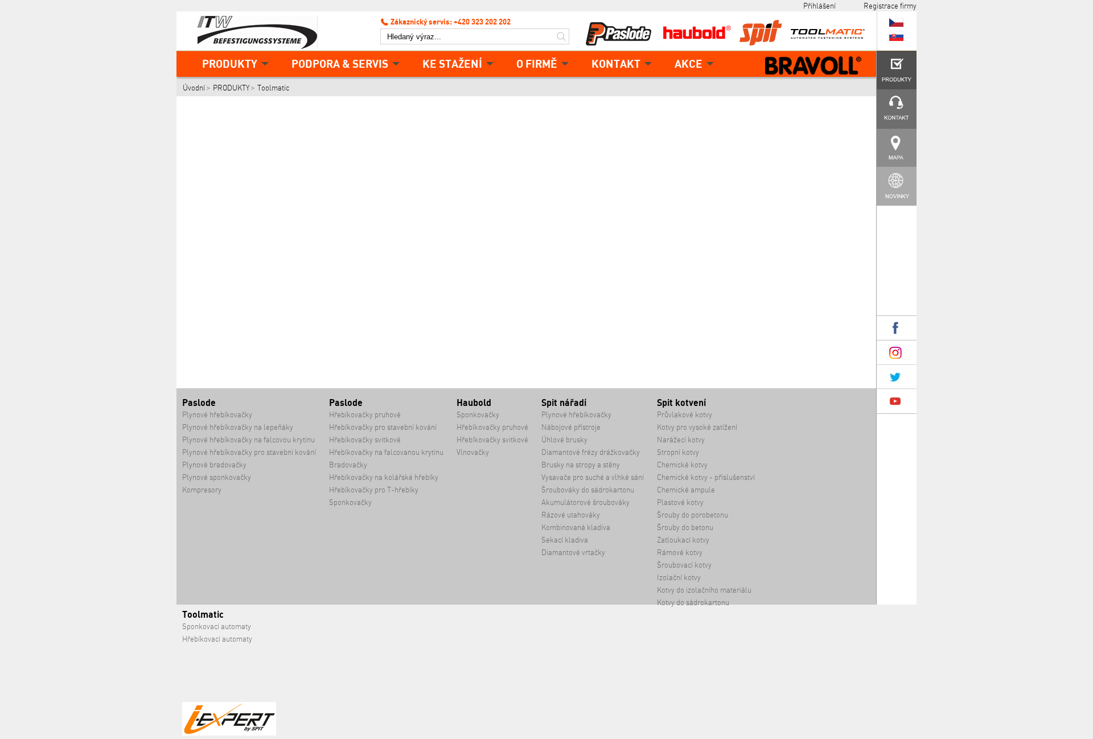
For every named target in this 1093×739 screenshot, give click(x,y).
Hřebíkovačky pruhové (365, 414)
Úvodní (194, 88)
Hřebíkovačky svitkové (365, 440)
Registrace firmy (890, 5)
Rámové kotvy (679, 552)
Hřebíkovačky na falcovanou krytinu (386, 452)
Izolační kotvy (679, 577)
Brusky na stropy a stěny (580, 465)
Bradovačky (348, 465)
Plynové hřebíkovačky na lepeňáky (237, 427)
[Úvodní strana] (261, 31)
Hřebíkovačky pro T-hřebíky (373, 490)
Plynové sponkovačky (216, 477)
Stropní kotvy (678, 452)
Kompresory (201, 490)
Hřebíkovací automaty (217, 639)
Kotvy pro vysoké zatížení (697, 427)
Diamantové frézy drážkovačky (590, 452)
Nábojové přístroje (571, 427)
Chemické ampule (686, 490)
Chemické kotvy (682, 465)
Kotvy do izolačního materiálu (704, 590)
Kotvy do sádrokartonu (693, 602)
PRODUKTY (229, 63)
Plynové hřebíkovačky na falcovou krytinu (248, 440)
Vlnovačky (473, 452)
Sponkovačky (350, 502)
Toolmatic (273, 88)
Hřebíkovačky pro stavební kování (383, 427)
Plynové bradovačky (214, 465)
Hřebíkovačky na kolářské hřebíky (383, 477)
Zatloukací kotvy (683, 540)
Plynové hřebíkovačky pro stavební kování (249, 452)
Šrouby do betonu (685, 527)
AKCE (688, 63)
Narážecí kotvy (681, 440)
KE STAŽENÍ (452, 63)
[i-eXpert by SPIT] (229, 733)
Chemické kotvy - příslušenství (706, 477)
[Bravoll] (813, 66)
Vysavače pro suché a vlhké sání (592, 477)
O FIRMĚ (536, 63)
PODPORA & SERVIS (339, 63)
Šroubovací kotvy (684, 565)
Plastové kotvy (680, 502)
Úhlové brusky (564, 440)
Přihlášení (819, 5)
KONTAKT (615, 63)
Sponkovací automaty (216, 626)
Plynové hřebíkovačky (217, 414)
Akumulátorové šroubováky (585, 502)
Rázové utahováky (570, 515)
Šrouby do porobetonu (692, 515)
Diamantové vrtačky (573, 552)
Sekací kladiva (564, 540)
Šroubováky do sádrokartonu (587, 490)
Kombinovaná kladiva (575, 527)
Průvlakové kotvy (684, 414)
